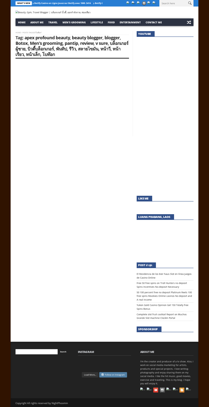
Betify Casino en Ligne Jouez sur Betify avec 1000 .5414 (62, 3)
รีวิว (72, 49)
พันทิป (61, 49)
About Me (36, 22)
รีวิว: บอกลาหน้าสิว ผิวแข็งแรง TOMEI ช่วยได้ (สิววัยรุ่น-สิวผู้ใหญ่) (163, 111)
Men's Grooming (24, 101)
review (87, 43)
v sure (102, 43)
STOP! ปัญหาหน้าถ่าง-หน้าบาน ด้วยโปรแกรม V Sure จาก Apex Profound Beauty (41, 107)
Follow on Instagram (115, 374)
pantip (71, 43)
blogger (112, 38)
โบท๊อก (48, 54)
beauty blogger (87, 38)
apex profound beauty (47, 38)
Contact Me (154, 22)
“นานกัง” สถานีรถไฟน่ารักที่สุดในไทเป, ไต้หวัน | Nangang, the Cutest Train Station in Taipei (164, 183)
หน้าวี (105, 49)
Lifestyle (97, 22)
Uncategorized (45, 101)
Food (111, 22)
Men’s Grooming (74, 22)
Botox (22, 43)
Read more (21, 125)
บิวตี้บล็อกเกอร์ (41, 49)
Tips (35, 101)
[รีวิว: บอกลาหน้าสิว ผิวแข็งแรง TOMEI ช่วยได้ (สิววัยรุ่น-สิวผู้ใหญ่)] (165, 98)
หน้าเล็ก (33, 54)
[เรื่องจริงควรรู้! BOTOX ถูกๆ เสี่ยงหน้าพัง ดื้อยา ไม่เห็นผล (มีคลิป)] (165, 135)
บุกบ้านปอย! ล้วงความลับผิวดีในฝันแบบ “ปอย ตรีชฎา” (164, 74)
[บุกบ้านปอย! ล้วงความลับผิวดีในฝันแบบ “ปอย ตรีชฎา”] (165, 62)
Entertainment (130, 22)
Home (21, 22)
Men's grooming (46, 43)
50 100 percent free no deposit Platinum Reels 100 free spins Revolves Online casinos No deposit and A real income (164, 296)
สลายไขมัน (88, 49)
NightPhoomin (24, 115)
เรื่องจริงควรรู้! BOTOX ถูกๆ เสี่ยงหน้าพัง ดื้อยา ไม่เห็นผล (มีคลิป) (164, 148)
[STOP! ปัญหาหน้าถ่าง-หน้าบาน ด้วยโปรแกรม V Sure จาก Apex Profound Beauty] (43, 80)
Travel (53, 22)
